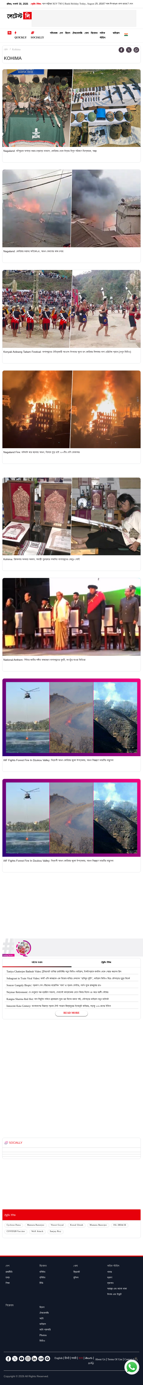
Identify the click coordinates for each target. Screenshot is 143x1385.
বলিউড (42, 1272)
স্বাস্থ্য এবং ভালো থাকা (117, 1289)
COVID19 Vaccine (16, 1231)
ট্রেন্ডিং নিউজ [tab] (106, 963)
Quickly (21, 38)
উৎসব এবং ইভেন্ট (114, 1295)
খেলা (87, 33)
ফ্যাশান (110, 1283)
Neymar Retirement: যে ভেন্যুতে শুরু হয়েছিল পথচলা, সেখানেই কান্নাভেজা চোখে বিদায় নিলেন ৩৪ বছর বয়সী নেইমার (57, 993)
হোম (5, 50)
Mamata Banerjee (35, 1225)
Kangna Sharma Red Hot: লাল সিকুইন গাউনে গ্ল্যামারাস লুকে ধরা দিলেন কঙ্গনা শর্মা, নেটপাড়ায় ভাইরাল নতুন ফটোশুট (58, 1000)
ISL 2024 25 (119, 1225)
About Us (100, 1360)
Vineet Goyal (57, 1225)
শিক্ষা (8, 1283)
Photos (43, 1336)
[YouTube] (21, 1358)
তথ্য (7, 1278)
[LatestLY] (19, 16)
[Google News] (41, 1358)
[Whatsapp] (136, 50)
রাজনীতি (9, 1272)
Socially (37, 38)
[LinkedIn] (34, 1358)
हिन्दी (67, 1359)
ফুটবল (75, 1278)
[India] (126, 35)
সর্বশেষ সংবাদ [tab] (37, 963)
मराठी (74, 1359)
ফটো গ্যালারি (45, 1330)
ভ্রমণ (109, 1278)
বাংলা (81, 1359)
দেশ (61, 33)
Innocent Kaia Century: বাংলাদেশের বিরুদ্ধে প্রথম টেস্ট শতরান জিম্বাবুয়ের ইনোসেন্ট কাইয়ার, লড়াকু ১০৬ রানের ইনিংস (59, 1006)
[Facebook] (121, 50)
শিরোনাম (9, 1305)
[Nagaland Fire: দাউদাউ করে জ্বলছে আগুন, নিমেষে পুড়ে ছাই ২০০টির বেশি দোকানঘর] (71, 409)
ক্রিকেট (76, 1272)
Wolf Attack (37, 1231)
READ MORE (71, 1013)
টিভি (41, 1283)
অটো (41, 1319)
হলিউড (42, 1278)
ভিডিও (42, 1341)
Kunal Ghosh (76, 1225)
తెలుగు (88, 1359)
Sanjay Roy (55, 1231)
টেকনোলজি (77, 33)
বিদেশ (67, 33)
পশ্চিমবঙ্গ (53, 33)
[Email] (47, 1358)
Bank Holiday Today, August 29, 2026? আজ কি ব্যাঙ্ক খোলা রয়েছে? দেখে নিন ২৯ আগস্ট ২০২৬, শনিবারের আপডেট (72, 4)
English (59, 1359)
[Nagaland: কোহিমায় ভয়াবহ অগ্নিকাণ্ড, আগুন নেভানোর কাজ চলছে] (71, 208)
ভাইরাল (116, 33)
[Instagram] (28, 1358)
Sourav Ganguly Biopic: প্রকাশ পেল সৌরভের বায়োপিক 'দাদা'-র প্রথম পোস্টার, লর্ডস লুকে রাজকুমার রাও (54, 986)
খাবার (109, 1272)
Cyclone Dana (14, 1225)
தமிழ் (91, 1363)
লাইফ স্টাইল (102, 35)
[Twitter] (129, 50)
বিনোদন (94, 33)
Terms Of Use (114, 1360)
